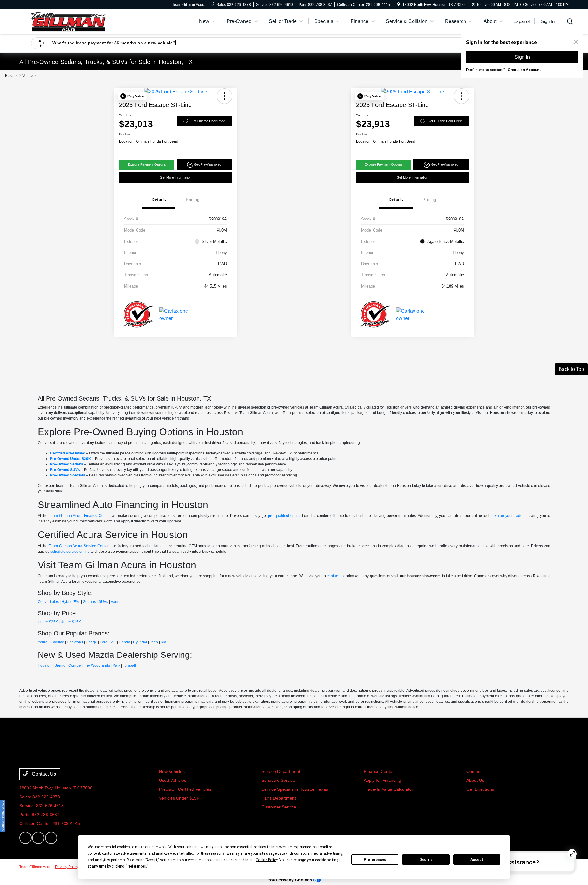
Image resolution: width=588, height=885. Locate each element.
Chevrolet (75, 642)
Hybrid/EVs (71, 602)
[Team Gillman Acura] (68, 21)
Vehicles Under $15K (179, 798)
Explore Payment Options (147, 164)
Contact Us (43, 774)
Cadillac (57, 642)
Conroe (74, 665)
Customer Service (279, 806)
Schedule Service (278, 780)
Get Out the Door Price (208, 121)
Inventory (171, 759)
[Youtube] (51, 838)
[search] (570, 22)
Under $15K (71, 622)
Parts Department (279, 798)
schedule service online (70, 551)
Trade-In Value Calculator (388, 789)
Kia (163, 642)
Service (272, 759)
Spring (60, 665)
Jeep (154, 642)
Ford (103, 642)
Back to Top (571, 369)
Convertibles (48, 602)
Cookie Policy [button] (266, 860)
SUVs (103, 602)
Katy (116, 665)
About (474, 759)
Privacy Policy (66, 867)
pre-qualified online (284, 516)
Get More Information (175, 177)
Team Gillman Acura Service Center (79, 546)
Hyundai (140, 642)
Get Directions (480, 789)
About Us (475, 780)
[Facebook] (25, 838)
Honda (124, 642)
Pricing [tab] (192, 199)
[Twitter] (38, 838)
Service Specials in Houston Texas (295, 789)
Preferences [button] (136, 866)
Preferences (375, 859)
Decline (426, 859)
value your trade (508, 516)
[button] (132, 96)
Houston (45, 665)
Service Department (281, 771)
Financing (377, 759)
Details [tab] (158, 199)
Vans (115, 602)
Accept (476, 859)
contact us (335, 576)
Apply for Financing (382, 780)
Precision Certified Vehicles (185, 789)
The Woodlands (97, 665)
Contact (473, 771)
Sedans (89, 602)
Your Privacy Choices (290, 879)
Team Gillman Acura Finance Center (79, 516)
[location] (398, 4)
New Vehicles (172, 771)
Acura (42, 642)
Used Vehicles (172, 780)
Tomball (129, 665)
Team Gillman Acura (36, 867)
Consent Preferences (2, 816)
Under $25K (48, 622)
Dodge (91, 642)
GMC (111, 642)
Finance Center (379, 771)
